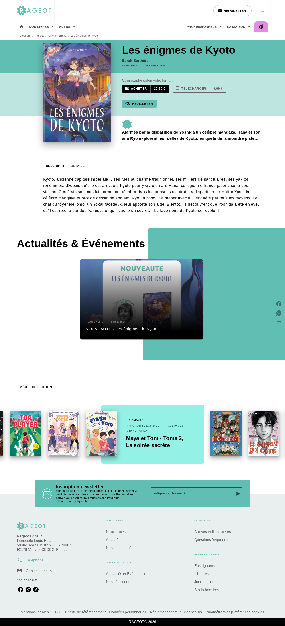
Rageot (39, 35)
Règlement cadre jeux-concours (176, 612)
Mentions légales (35, 612)
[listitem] (20, 589)
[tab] (21, 26)
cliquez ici (81, 501)
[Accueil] (35, 10)
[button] (232, 10)
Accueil (25, 35)
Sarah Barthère (135, 61)
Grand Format (57, 35)
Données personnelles (127, 612)
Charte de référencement (85, 612)
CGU (56, 612)
